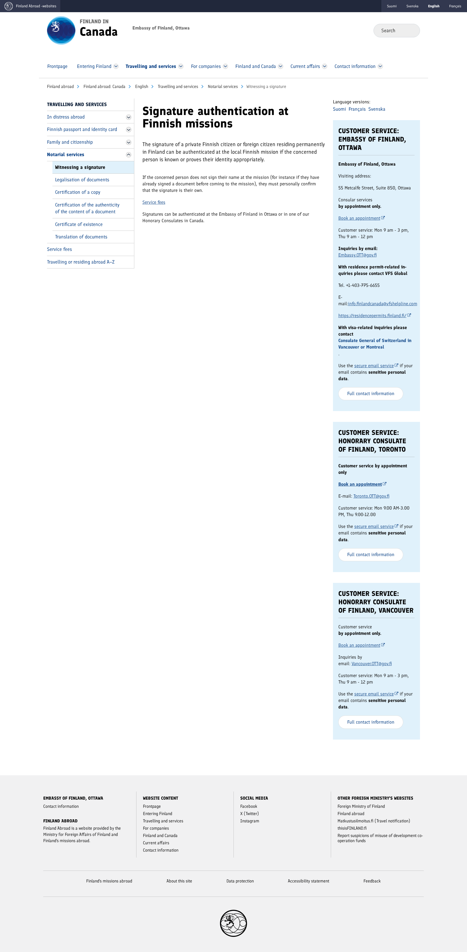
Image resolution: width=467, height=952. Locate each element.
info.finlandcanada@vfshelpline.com (382, 303)
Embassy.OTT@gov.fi (357, 255)
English (141, 86)
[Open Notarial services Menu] (128, 154)
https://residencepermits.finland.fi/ (372, 315)
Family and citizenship (70, 142)
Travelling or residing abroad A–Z (81, 262)
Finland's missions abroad (109, 881)
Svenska (412, 6)
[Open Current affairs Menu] (324, 66)
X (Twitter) (249, 813)
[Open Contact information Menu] (380, 66)
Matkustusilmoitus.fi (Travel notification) (374, 820)
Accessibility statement (308, 881)
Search (411, 30)
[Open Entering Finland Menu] (116, 66)
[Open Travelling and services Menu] (180, 66)
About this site (179, 881)
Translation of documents (81, 237)
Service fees (59, 249)
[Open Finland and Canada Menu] (280, 66)
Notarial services (222, 86)
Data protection (240, 881)
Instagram (249, 820)
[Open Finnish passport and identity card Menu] (128, 129)
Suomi (392, 6)
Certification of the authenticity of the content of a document (87, 208)
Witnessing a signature (80, 167)
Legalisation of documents (82, 180)
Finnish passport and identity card (82, 129)
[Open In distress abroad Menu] (128, 117)
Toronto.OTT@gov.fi (371, 496)
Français (455, 6)
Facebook (248, 806)
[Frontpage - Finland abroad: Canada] (61, 30)
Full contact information (370, 393)
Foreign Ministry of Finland (361, 806)
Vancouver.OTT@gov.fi (372, 663)
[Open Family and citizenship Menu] (128, 142)
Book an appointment (359, 218)
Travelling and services (177, 86)
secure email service (374, 365)
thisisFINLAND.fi (352, 828)
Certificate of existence (79, 224)
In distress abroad (66, 117)
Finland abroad (60, 86)
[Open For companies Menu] (225, 66)
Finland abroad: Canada (103, 86)
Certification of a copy (77, 192)
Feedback (372, 881)
